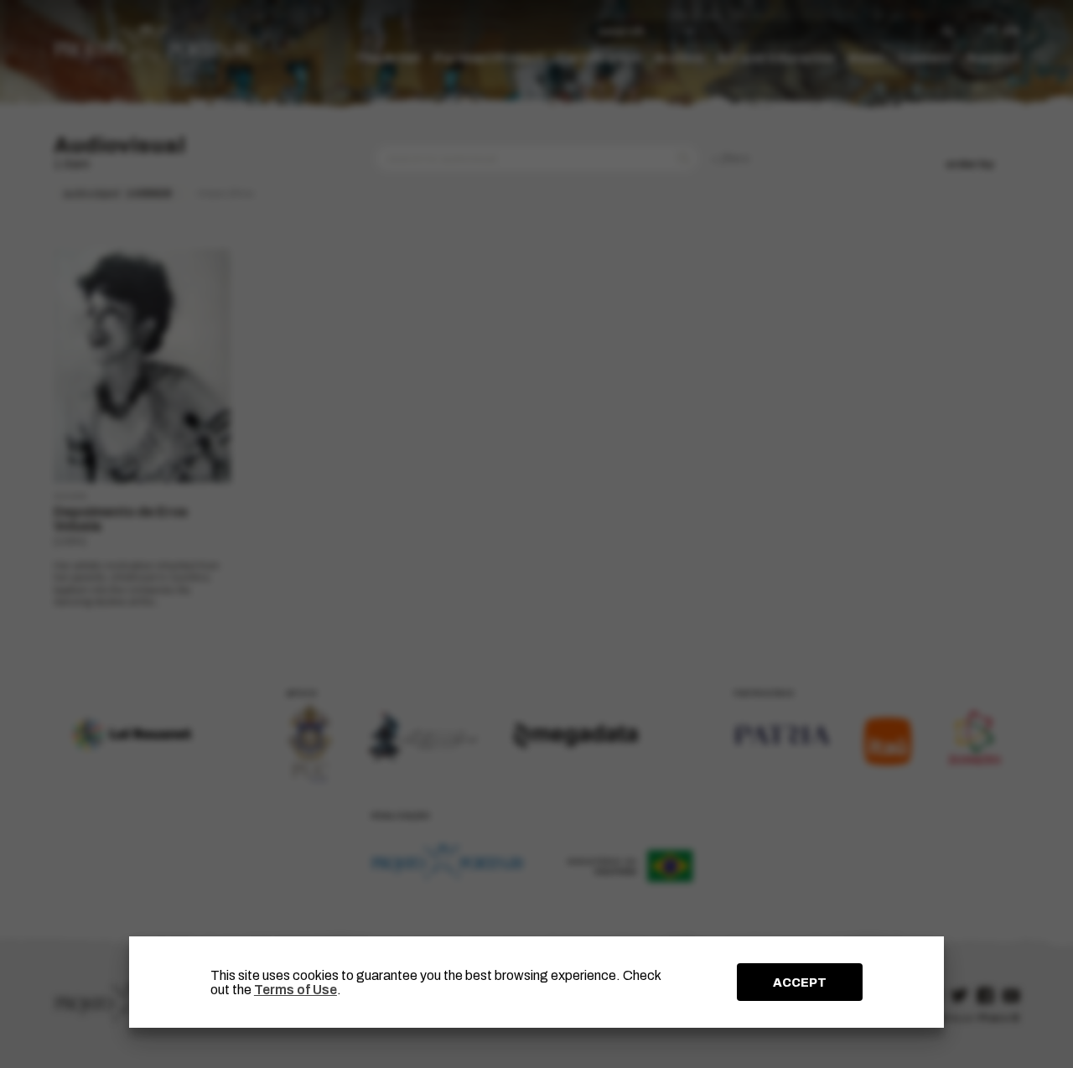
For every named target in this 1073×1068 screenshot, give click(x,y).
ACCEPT (800, 982)
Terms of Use (295, 989)
